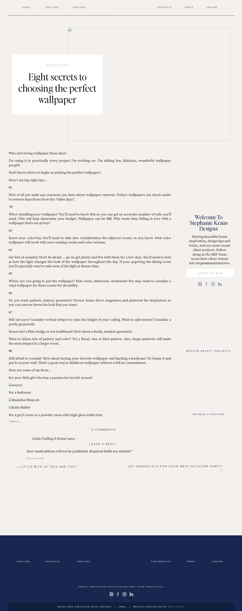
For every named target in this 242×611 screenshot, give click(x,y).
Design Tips (57, 65)
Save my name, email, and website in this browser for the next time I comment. (85, 547)
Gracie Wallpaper (22, 564)
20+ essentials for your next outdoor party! (175, 466)
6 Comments (103, 429)
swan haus (175, 607)
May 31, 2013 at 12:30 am (50, 602)
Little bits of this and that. (49, 466)
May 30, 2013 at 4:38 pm (49, 571)
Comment (35, 459)
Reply (36, 589)
